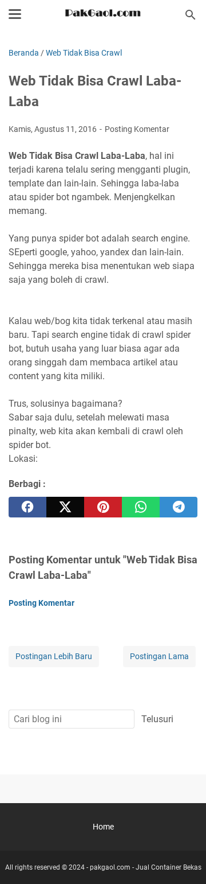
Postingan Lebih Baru (53, 656)
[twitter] (65, 507)
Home (103, 826)
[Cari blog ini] (190, 15)
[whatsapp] (141, 507)
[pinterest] (103, 507)
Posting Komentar (137, 129)
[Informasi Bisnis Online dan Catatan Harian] (103, 15)
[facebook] (27, 507)
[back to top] (183, 858)
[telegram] (178, 507)
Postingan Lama (159, 656)
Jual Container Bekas (168, 867)
